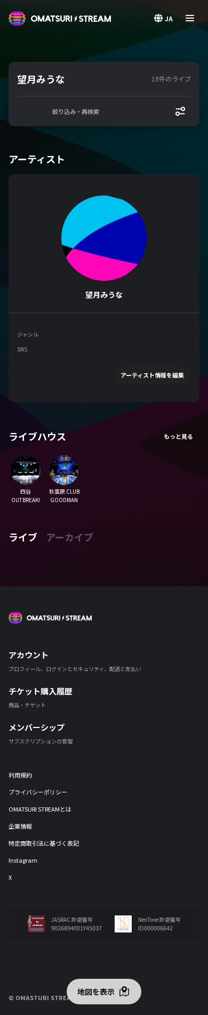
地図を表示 (96, 991)
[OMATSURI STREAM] (60, 18)
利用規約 (20, 775)
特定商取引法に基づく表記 (44, 843)
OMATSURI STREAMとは (40, 809)
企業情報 (20, 826)
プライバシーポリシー (38, 792)
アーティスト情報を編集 (152, 375)
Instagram (23, 860)
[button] (82, 78)
